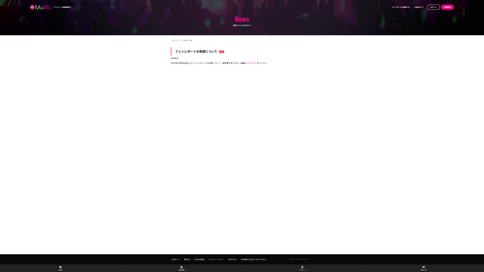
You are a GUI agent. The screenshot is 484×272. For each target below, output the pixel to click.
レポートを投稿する (402, 7)
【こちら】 (252, 62)
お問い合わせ (232, 259)
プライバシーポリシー (216, 259)
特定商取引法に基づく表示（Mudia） (254, 259)
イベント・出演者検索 (61, 7)
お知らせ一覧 (187, 40)
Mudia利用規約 (199, 259)
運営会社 (187, 259)
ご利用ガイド (419, 7)
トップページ (175, 40)
